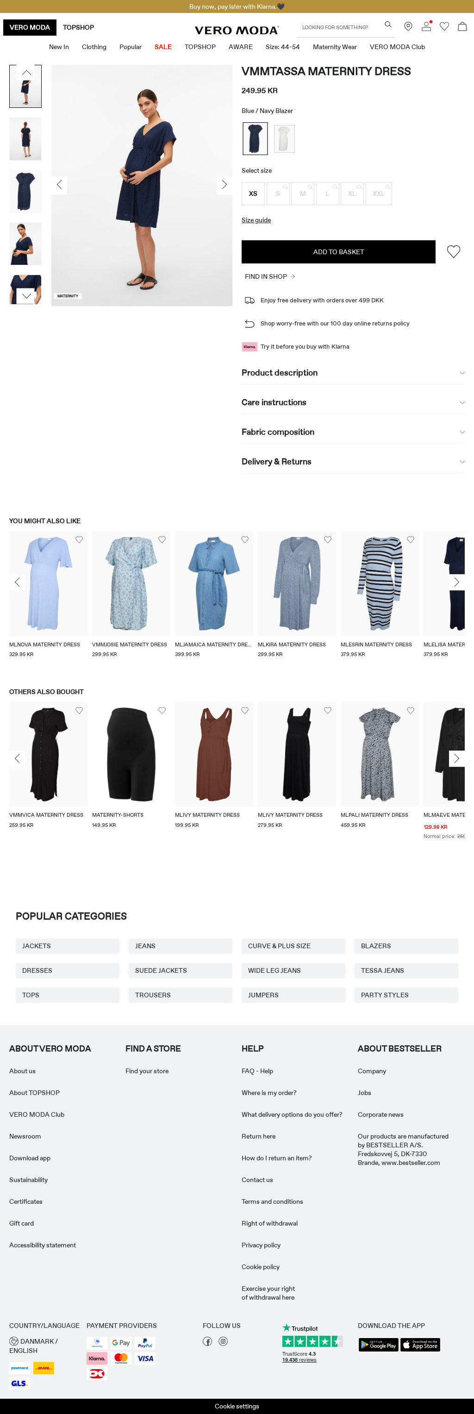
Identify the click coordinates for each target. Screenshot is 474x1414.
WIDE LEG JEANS (274, 970)
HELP (253, 1048)
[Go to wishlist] (444, 28)
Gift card (21, 1223)
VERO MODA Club (36, 1114)
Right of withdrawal (270, 1223)
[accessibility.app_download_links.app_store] (420, 1350)
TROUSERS (153, 995)
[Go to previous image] (26, 73)
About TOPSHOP (34, 1092)
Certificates (26, 1201)
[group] (48, 600)
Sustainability (28, 1179)
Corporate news (381, 1114)
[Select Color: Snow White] (284, 138)
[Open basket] (462, 27)
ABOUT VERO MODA (50, 1048)
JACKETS (36, 946)
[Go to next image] (26, 296)
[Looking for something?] (388, 24)
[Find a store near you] (408, 28)
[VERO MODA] (237, 32)
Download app (29, 1158)
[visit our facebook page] (207, 1343)
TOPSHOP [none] (78, 27)
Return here (258, 1136)
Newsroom (25, 1136)
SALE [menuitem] (163, 46)
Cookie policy (261, 1266)
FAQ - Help (257, 1071)
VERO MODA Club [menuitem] (397, 46)
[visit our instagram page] (223, 1343)
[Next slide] (457, 582)
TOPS (30, 995)
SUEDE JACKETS (161, 970)
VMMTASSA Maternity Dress (326, 71)
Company (372, 1071)
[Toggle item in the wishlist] (453, 251)
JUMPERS (263, 995)
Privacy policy (261, 1245)
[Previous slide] (17, 582)
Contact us (257, 1179)
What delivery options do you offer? (292, 1114)
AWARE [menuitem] (241, 46)
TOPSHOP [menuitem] (200, 46)
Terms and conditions (272, 1201)
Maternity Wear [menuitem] (335, 46)
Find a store (153, 1048)
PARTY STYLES (385, 995)
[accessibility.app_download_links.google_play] (378, 1350)
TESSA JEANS (382, 970)
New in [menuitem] (59, 46)
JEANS (145, 946)
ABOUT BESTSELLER (400, 1048)
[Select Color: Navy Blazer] (255, 138)
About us (22, 1071)
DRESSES (37, 970)
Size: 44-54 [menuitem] (283, 46)
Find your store (146, 1071)
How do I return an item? (277, 1158)
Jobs (364, 1092)
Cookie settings (237, 1406)
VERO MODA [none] (30, 27)
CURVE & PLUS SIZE (279, 946)
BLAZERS (376, 946)
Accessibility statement (42, 1245)
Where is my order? (269, 1092)
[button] (253, 193)
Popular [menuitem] (130, 46)
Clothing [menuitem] (94, 46)
